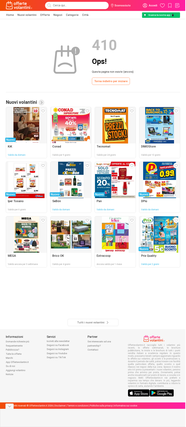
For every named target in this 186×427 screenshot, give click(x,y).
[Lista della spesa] (177, 5)
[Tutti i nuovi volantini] (41, 102)
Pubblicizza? (12, 349)
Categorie (72, 15)
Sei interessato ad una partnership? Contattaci (99, 345)
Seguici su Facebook (58, 345)
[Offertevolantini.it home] (19, 5)
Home (10, 15)
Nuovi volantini (27, 15)
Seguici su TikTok (56, 357)
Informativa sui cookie (125, 405)
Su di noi (10, 366)
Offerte (45, 15)
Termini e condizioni (77, 405)
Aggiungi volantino (15, 370)
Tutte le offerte (13, 354)
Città (85, 15)
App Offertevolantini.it (17, 362)
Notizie (9, 374)
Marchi (9, 358)
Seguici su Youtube (57, 353)
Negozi (57, 15)
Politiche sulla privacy (101, 405)
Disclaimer (59, 405)
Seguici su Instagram (58, 349)
